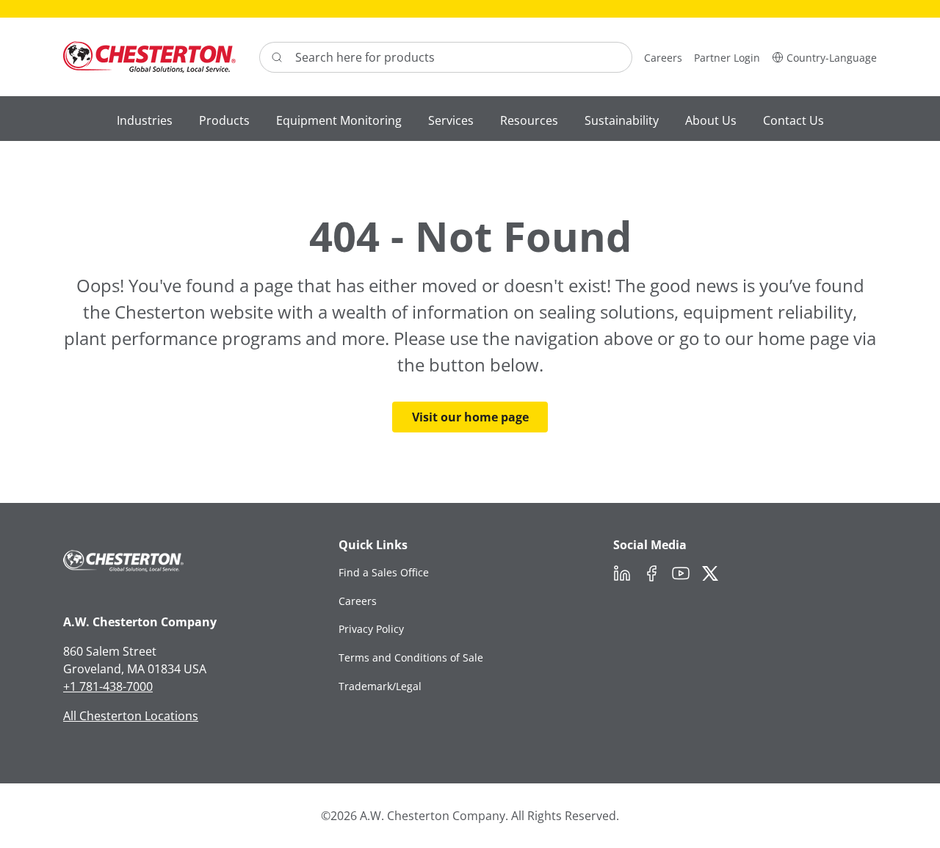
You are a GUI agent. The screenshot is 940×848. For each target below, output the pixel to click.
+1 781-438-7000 (108, 686)
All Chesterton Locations (130, 716)
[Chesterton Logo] (149, 57)
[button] (824, 57)
